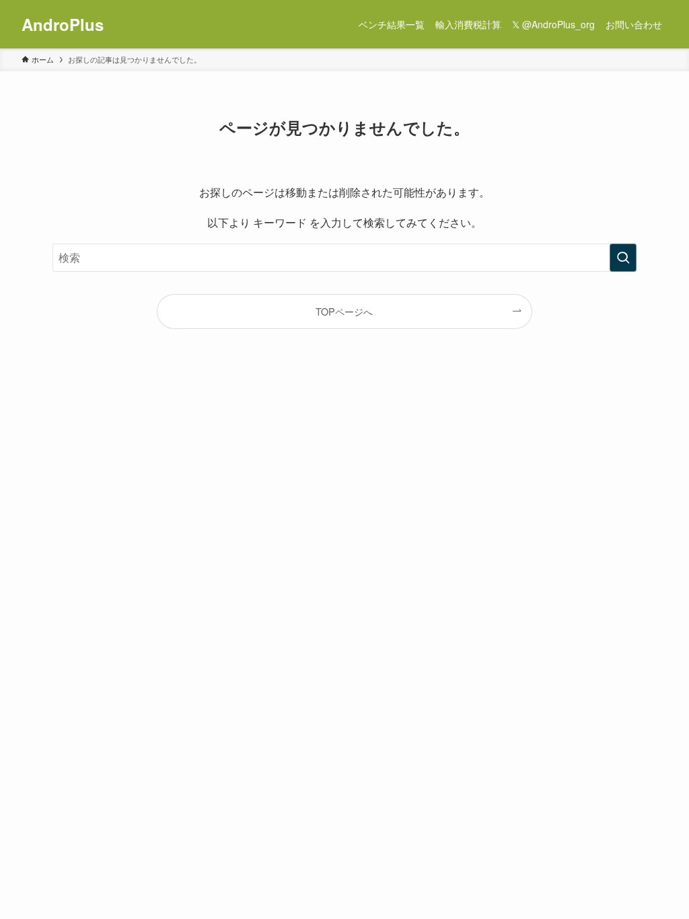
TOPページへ (344, 311)
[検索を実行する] (623, 258)
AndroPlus (63, 24)
